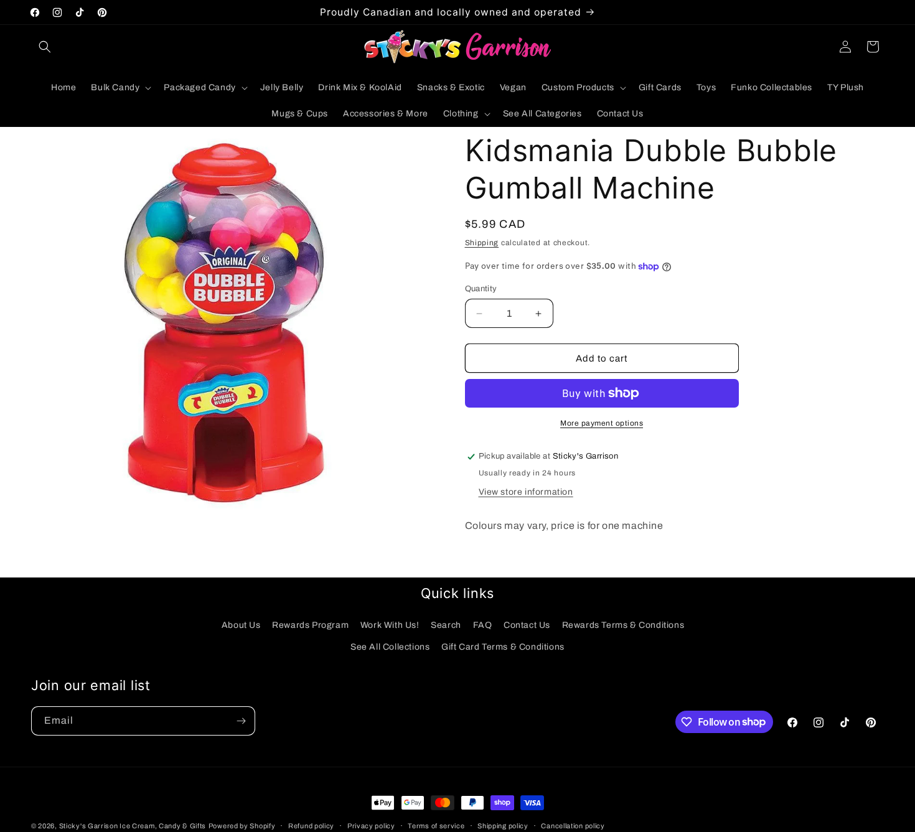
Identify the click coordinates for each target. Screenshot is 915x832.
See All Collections (389, 647)
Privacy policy (371, 825)
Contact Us (527, 625)
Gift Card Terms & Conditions (503, 647)
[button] (45, 46)
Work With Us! (390, 625)
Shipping (482, 242)
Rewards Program (310, 625)
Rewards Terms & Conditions (623, 625)
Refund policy (311, 825)
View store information (526, 492)
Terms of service (436, 825)
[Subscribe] (241, 721)
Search (446, 625)
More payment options (601, 423)
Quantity (481, 288)
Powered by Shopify (242, 826)
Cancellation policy (572, 825)
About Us (241, 625)
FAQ (482, 625)
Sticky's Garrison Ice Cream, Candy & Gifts (132, 826)
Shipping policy (502, 825)
